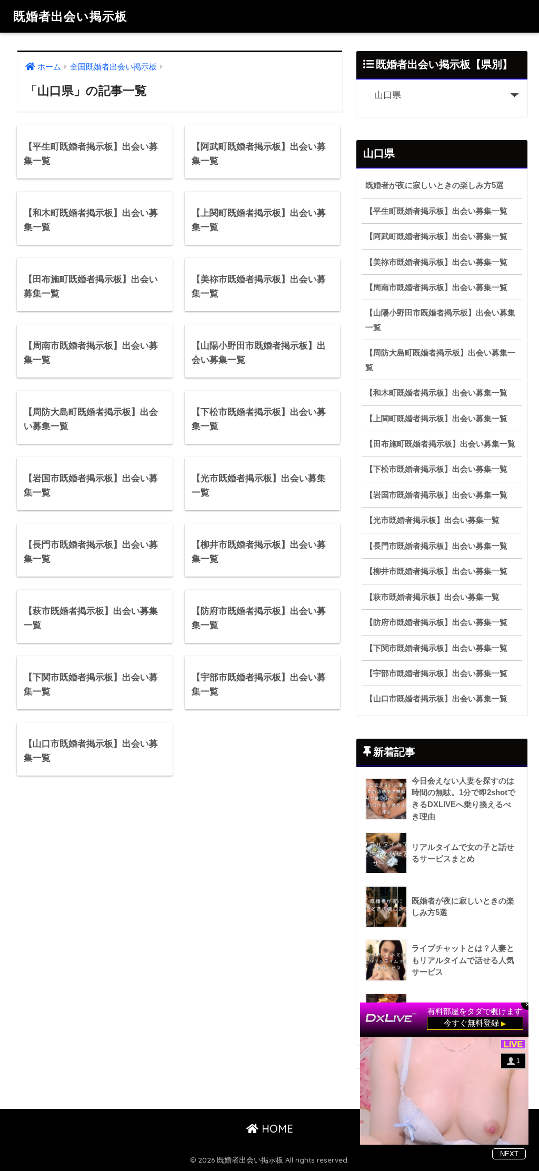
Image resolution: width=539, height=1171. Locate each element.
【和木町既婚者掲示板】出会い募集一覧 (436, 392)
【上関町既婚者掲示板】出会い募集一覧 (436, 418)
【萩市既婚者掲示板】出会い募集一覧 (432, 596)
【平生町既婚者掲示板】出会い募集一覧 (436, 210)
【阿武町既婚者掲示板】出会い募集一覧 (436, 236)
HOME (275, 1128)
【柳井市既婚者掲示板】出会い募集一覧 (436, 571)
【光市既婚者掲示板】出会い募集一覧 (432, 519)
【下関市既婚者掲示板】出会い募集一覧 (436, 647)
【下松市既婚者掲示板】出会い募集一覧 (436, 468)
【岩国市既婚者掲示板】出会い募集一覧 (436, 494)
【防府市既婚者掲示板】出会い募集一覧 (436, 622)
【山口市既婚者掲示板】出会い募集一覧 (436, 698)
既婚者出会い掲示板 (70, 16)
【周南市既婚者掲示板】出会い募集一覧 (436, 287)
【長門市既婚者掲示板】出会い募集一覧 (436, 545)
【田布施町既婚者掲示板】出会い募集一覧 (440, 443)
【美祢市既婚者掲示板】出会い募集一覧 (436, 261)
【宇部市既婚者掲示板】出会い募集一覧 (436, 673)
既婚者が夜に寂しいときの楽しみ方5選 (434, 185)
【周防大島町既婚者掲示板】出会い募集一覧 (440, 359)
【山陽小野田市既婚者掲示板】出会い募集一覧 (440, 319)
